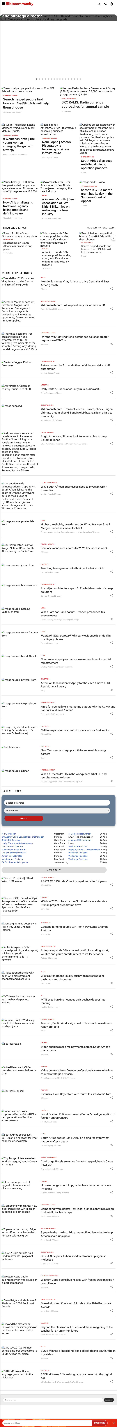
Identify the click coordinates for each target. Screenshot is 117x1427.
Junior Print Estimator (12, 856)
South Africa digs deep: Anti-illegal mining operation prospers (97, 164)
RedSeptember (86, 242)
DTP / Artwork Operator (12, 846)
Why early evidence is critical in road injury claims (76, 637)
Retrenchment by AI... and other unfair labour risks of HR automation (75, 367)
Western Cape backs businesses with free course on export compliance (77, 1281)
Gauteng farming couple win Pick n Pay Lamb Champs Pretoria (74, 928)
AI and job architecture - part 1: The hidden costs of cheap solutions (77, 590)
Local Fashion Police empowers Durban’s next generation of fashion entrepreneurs (78, 1116)
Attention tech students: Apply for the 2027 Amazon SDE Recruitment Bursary (76, 684)
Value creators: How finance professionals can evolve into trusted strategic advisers (77, 1072)
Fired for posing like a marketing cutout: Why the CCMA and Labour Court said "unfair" (78, 708)
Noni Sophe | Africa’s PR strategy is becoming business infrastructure (56, 147)
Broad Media (8, 239)
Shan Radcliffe (47, 714)
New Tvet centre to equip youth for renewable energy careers (73, 752)
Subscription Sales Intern (13, 849)
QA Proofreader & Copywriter (15, 862)
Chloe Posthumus (48, 393)
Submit (112, 228)
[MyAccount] (111, 4)
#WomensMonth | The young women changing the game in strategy (19, 144)
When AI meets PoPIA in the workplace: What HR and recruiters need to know (74, 775)
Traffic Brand (46, 1216)
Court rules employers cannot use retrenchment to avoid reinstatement (76, 661)
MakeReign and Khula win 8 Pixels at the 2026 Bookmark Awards (76, 1305)
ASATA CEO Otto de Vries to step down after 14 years (74, 881)
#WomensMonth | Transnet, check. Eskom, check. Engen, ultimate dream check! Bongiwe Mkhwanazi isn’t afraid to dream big (77, 412)
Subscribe (109, 1400)
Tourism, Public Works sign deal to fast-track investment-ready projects (76, 1025)
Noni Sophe (47, 158)
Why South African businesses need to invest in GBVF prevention (74, 488)
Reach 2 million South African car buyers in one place (17, 246)
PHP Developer (9, 834)
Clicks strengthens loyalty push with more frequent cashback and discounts (72, 977)
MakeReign (45, 1311)
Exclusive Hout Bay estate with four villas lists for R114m (76, 1094)
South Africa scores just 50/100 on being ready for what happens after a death (75, 1139)
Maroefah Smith (47, 420)
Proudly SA (45, 1122)
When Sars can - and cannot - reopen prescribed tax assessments (73, 613)
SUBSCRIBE (99, 1423)
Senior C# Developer (11, 840)
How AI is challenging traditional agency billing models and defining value (18, 208)
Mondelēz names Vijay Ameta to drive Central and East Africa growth (75, 283)
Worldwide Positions (77, 846)
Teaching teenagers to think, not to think (72, 568)
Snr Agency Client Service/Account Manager (23, 837)
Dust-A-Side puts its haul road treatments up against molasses (73, 1257)
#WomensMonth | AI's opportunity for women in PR (73, 305)
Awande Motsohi (48, 309)
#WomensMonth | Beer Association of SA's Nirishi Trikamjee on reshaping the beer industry (58, 206)
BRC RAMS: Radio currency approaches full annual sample (85, 104)
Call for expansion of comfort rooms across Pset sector (75, 730)
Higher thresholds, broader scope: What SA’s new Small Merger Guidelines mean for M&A (75, 526)
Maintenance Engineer (12, 859)
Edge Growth (46, 1240)
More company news (97, 228)
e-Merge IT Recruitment (79, 834)
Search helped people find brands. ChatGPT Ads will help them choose (26, 103)
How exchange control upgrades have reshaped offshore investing (76, 1187)
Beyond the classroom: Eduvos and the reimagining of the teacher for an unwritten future (77, 1328)
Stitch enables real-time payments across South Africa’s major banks (75, 1048)
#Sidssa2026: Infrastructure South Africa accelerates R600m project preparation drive (74, 903)
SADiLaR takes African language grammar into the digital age (76, 1376)
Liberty (58, 1193)
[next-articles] (113, 237)
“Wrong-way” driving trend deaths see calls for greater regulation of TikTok (74, 338)
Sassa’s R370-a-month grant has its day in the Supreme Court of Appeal (97, 195)
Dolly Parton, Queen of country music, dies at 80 (70, 389)
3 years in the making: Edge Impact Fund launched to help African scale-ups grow (77, 1234)
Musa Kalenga (9, 218)
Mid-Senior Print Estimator (14, 852)
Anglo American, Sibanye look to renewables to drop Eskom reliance (74, 438)
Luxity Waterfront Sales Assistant (17, 843)
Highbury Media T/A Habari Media (84, 849)
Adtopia (45, 249)
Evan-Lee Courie (49, 219)
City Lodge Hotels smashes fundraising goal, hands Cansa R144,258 (77, 1163)
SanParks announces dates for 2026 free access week (74, 548)
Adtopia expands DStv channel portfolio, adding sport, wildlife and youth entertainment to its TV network (56, 258)
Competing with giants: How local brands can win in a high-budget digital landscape (78, 1210)
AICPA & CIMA (61, 1078)
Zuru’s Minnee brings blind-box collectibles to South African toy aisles (78, 1352)
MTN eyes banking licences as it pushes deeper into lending (73, 1001)
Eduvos (55, 1335)
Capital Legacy (47, 1145)
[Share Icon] (111, 288)
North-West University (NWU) (64, 1382)
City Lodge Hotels (48, 1169)
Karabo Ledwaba (10, 154)
